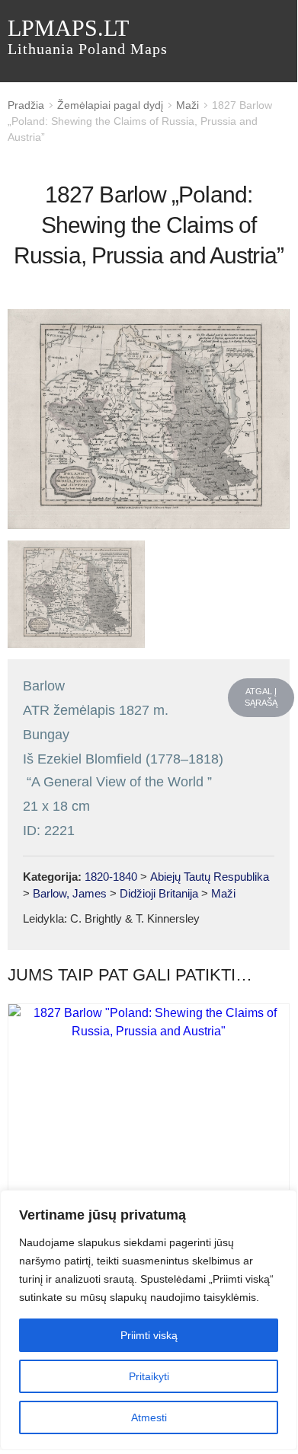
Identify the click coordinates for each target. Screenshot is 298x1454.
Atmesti (149, 1417)
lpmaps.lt (88, 36)
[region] (148, 1320)
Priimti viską (149, 1335)
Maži (187, 105)
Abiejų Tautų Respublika (209, 876)
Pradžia (26, 105)
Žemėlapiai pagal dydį (110, 105)
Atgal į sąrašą (261, 697)
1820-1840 (111, 876)
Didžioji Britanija (159, 893)
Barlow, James (70, 893)
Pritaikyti (149, 1376)
